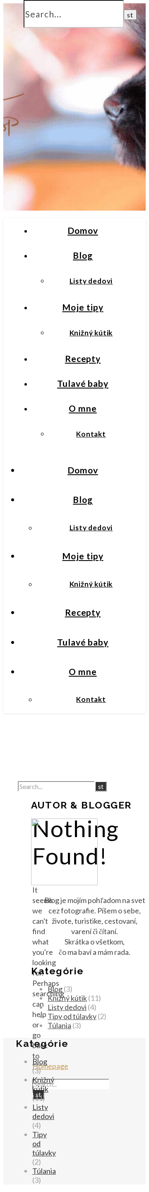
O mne (83, 408)
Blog (83, 255)
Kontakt (91, 434)
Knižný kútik (91, 332)
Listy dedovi (91, 281)
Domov (82, 230)
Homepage (50, 1066)
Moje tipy (82, 307)
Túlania (59, 1025)
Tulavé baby (82, 383)
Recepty (83, 358)
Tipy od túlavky (72, 1016)
